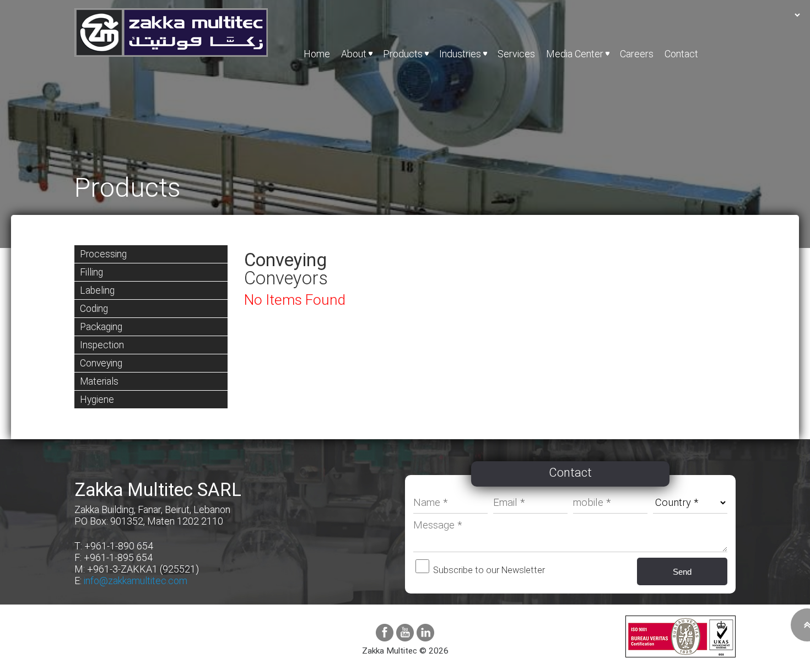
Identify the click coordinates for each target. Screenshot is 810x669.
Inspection (102, 344)
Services (516, 54)
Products (403, 54)
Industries (460, 54)
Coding (94, 308)
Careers (637, 54)
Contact (681, 54)
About (353, 54)
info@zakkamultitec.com (135, 580)
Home (317, 54)
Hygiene (97, 399)
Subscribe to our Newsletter (488, 570)
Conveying (101, 363)
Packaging (101, 326)
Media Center (574, 54)
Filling (91, 272)
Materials (99, 381)
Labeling (97, 290)
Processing (103, 254)
